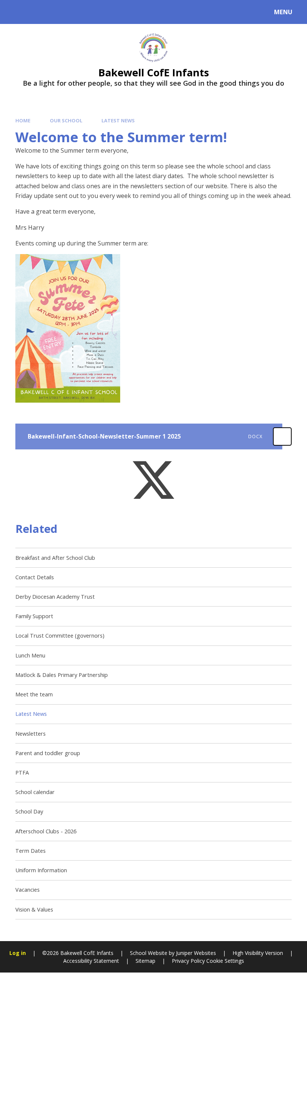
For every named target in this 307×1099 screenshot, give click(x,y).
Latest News (118, 120)
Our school (66, 120)
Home (22, 120)
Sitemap (145, 960)
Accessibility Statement (91, 960)
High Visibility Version (257, 952)
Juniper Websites (196, 952)
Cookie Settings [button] (225, 960)
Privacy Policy (188, 960)
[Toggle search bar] (16, 12)
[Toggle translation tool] (36, 12)
